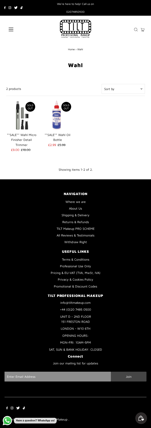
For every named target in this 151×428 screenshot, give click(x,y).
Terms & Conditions (75, 259)
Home (71, 49)
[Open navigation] (22, 29)
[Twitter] (15, 8)
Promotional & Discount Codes (75, 286)
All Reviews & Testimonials (75, 235)
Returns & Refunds (75, 222)
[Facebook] (5, 8)
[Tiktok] (21, 8)
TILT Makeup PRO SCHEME (76, 228)
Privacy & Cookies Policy (75, 279)
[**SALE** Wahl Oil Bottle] (57, 115)
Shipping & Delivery (75, 215)
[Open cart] (143, 29)
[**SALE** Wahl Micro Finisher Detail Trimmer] (21, 115)
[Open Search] (136, 29)
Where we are (75, 202)
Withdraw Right (75, 242)
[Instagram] (9, 8)
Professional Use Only (75, 266)
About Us (75, 208)
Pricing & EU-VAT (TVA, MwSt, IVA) (75, 273)
